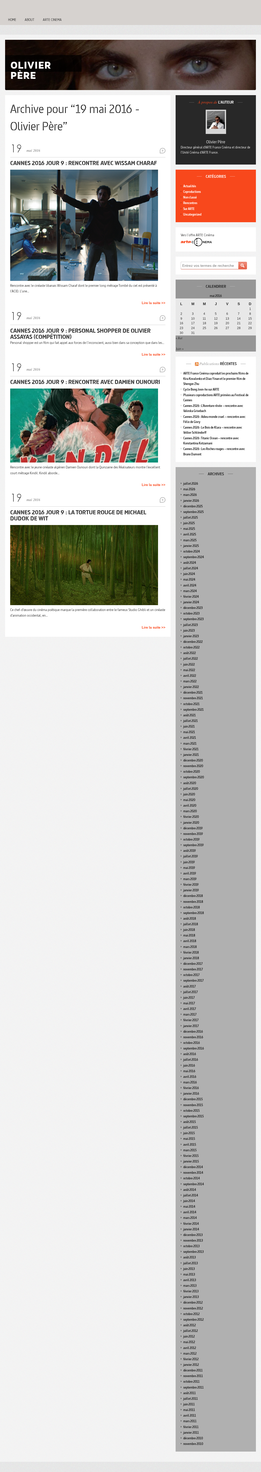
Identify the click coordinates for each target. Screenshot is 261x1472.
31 (193, 333)
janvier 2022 (191, 687)
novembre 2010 (193, 1444)
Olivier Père (215, 142)
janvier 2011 (191, 1432)
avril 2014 (189, 1212)
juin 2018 (189, 930)
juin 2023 (189, 630)
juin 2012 (189, 1336)
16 (181, 323)
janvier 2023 (191, 636)
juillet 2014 (190, 1195)
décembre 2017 (193, 964)
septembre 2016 (193, 1048)
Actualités (189, 186)
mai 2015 (189, 1139)
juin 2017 (189, 997)
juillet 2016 (190, 1059)
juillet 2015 (190, 1127)
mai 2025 (189, 529)
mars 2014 (190, 1218)
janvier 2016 (191, 1093)
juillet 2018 (190, 924)
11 (204, 318)
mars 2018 (190, 947)
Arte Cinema (52, 19)
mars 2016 (190, 1082)
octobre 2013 (191, 1246)
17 (193, 323)
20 (227, 323)
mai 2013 (189, 1274)
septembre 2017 (193, 980)
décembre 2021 (193, 692)
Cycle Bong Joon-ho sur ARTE (201, 389)
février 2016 (191, 1088)
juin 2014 (189, 1201)
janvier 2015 (191, 1161)
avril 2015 (189, 1144)
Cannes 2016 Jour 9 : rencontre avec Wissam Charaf (83, 163)
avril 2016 (189, 1077)
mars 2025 (190, 540)
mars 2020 (190, 811)
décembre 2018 (193, 896)
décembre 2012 (193, 1302)
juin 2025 (189, 523)
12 (216, 318)
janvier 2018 (191, 958)
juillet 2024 (190, 568)
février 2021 (191, 749)
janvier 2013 (191, 1297)
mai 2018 (189, 935)
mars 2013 (190, 1285)
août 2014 (189, 1190)
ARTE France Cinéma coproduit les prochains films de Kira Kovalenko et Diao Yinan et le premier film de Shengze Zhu (216, 378)
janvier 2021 (191, 755)
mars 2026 (190, 495)
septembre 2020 (193, 777)
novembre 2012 (193, 1308)
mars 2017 (190, 1014)
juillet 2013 (190, 1263)
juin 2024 (189, 574)
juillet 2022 (190, 658)
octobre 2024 (191, 551)
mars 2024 (190, 591)
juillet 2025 (190, 517)
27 (227, 328)
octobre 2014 (191, 1178)
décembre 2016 (193, 1031)
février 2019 (191, 884)
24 (193, 328)
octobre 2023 (191, 613)
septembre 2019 (193, 845)
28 (239, 328)
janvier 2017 (191, 1026)
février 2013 (191, 1291)
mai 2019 (189, 868)
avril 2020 (189, 805)
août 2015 (189, 1122)
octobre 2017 (191, 975)
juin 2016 (189, 1065)
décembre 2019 (193, 828)
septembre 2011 (193, 1387)
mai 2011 (189, 1410)
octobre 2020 (191, 771)
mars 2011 (190, 1421)
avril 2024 (189, 585)
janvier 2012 (191, 1365)
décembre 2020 (193, 760)
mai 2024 (189, 579)
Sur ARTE (188, 209)
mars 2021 (190, 743)
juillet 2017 (190, 992)
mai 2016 (189, 1071)
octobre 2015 (191, 1110)
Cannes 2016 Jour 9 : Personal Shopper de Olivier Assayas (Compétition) (80, 334)
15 (250, 318)
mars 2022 (190, 681)
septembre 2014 (193, 1184)
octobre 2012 (191, 1314)
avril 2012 (189, 1348)
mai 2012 (189, 1342)
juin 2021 (189, 726)
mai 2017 (189, 1003)
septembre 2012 (193, 1319)
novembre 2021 (193, 698)
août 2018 (189, 918)
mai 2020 (189, 800)
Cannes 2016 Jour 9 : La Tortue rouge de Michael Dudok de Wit (78, 515)
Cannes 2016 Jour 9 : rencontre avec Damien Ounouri (85, 382)
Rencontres (190, 203)
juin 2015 (189, 1133)
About (29, 19)
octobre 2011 (191, 1381)
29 (250, 328)
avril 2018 (189, 941)
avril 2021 (189, 737)
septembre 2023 (193, 619)
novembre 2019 (193, 834)
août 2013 (189, 1257)
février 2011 (191, 1427)
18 (204, 323)
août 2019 (189, 851)
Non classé (190, 197)
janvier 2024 (191, 602)
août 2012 (189, 1325)
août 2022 (189, 653)
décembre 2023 (193, 608)
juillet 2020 (190, 789)
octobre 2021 (191, 704)
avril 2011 (189, 1415)
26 (216, 328)
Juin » (180, 348)
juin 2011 (189, 1404)
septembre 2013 (193, 1252)
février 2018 (191, 952)
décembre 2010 (193, 1438)
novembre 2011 (193, 1376)
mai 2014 (189, 1206)
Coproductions (192, 192)
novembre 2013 (193, 1240)
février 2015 (191, 1156)
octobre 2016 (191, 1043)
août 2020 (189, 783)
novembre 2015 (193, 1105)
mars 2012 (190, 1353)
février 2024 (191, 596)
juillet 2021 (190, 721)
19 (216, 323)
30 (181, 333)
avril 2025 (189, 534)
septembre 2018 (193, 913)
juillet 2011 (190, 1398)
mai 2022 (189, 670)
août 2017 (189, 986)
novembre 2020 (193, 766)
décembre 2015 (193, 1099)
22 (250, 323)
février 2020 (191, 817)
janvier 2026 (191, 500)
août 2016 (189, 1054)
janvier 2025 (191, 546)
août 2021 (189, 715)
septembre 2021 (193, 709)
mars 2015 (190, 1150)
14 (239, 318)
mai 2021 (189, 732)
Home (12, 19)
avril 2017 (189, 1009)
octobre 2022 (191, 647)
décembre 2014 (193, 1167)
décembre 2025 (193, 506)
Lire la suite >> (153, 303)
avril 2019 (189, 873)
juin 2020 (189, 794)
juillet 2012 (190, 1331)
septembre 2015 (193, 1116)
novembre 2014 (193, 1172)
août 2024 (189, 562)
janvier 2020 (191, 822)
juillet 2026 (190, 483)
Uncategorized (192, 214)
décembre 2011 (193, 1370)
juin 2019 (189, 862)
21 (239, 323)
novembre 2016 (193, 1037)
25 (204, 328)
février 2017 (191, 1020)
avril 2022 (189, 675)
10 (193, 318)
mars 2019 (190, 879)
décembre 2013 (193, 1235)
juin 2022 (189, 664)
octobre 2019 (191, 839)
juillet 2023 (190, 625)
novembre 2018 (193, 902)
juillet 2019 (190, 856)
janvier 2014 (191, 1229)
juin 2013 (189, 1269)
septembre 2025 (193, 512)
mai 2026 (189, 489)
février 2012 (191, 1359)
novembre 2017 (193, 969)
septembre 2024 (193, 557)
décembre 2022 (193, 642)
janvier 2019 (191, 890)
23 (181, 328)
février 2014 (191, 1223)
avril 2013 (189, 1280)
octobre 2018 (191, 907)
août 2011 (189, 1393)
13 (227, 318)
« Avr (179, 338)
